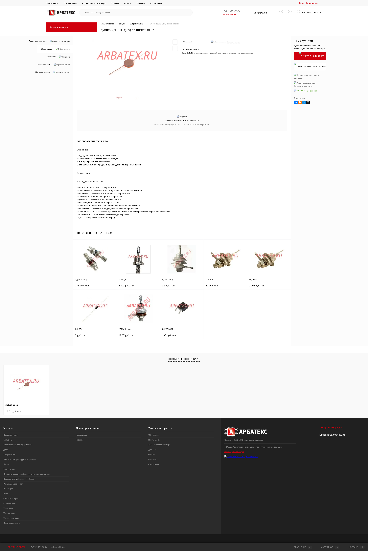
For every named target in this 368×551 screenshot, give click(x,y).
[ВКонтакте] (296, 102)
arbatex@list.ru (336, 434)
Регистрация (312, 3)
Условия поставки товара (94, 3)
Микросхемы (9, 469)
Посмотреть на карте (234, 451)
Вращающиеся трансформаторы (17, 445)
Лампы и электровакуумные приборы (19, 459)
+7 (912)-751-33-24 (38, 547)
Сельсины (7, 440)
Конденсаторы (9, 454)
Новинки (79, 440)
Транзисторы (9, 513)
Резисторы (8, 489)
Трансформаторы (11, 518)
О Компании (52, 3)
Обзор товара (46, 49)
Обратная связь (16, 547)
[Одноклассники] (300, 102)
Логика (6, 464)
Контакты (141, 3)
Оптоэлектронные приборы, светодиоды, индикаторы (26, 474)
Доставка (115, 3)
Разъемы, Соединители (13, 484)
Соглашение (156, 3)
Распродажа (81, 435)
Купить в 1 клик (319, 66)
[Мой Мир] (304, 102)
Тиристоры (8, 508)
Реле (5, 494)
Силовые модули (10, 498)
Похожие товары (42, 72)
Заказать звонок (229, 14)
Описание (51, 57)
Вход (301, 3)
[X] (308, 102)
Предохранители (10, 435)
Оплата (127, 3)
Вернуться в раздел (38, 41)
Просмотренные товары (184, 359)
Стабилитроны (9, 503)
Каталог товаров (58, 27)
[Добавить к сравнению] (175, 48)
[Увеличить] (127, 63)
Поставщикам (70, 3)
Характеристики (43, 65)
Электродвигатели (11, 523)
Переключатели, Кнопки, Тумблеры (18, 479)
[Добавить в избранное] (175, 42)
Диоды (6, 450)
